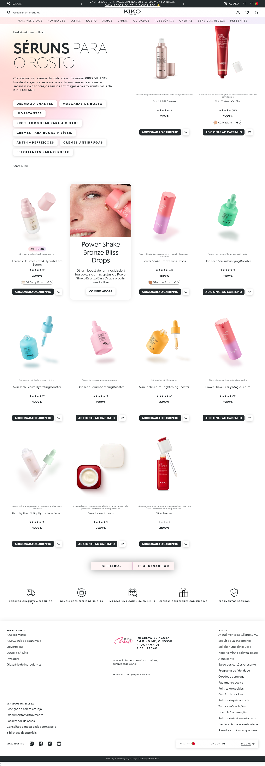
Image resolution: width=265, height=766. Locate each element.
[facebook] (41, 744)
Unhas (123, 20)
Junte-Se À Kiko (17, 652)
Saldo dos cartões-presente (237, 664)
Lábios (75, 20)
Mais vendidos (30, 20)
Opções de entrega (231, 676)
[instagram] (32, 744)
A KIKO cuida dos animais (24, 640)
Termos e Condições (232, 706)
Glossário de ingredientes (24, 664)
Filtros (114, 566)
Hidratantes (29, 113)
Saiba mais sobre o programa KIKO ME (131, 674)
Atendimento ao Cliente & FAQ (238, 634)
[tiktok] (50, 744)
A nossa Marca (16, 634)
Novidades (56, 20)
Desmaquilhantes (35, 103)
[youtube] (59, 744)
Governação (15, 646)
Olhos (107, 20)
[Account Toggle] (238, 12)
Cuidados (141, 20)
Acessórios (164, 20)
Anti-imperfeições (35, 142)
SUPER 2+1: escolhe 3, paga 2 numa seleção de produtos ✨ (156, 3)
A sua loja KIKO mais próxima (237, 730)
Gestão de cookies (230, 694)
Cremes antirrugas (83, 142)
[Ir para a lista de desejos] (247, 12)
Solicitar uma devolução (234, 646)
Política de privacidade (233, 700)
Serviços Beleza (211, 20)
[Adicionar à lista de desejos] (186, 132)
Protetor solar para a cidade (48, 123)
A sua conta (226, 658)
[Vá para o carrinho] (256, 12)
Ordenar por (156, 566)
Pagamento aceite (230, 682)
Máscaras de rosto (83, 103)
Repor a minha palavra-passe (238, 652)
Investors (13, 658)
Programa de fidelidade (234, 670)
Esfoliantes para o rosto (43, 152)
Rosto (91, 20)
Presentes (238, 20)
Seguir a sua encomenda (235, 640)
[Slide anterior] (82, 4)
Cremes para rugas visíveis (44, 132)
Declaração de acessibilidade (238, 724)
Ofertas (186, 20)
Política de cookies (231, 688)
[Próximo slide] (183, 4)
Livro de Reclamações (233, 712)
